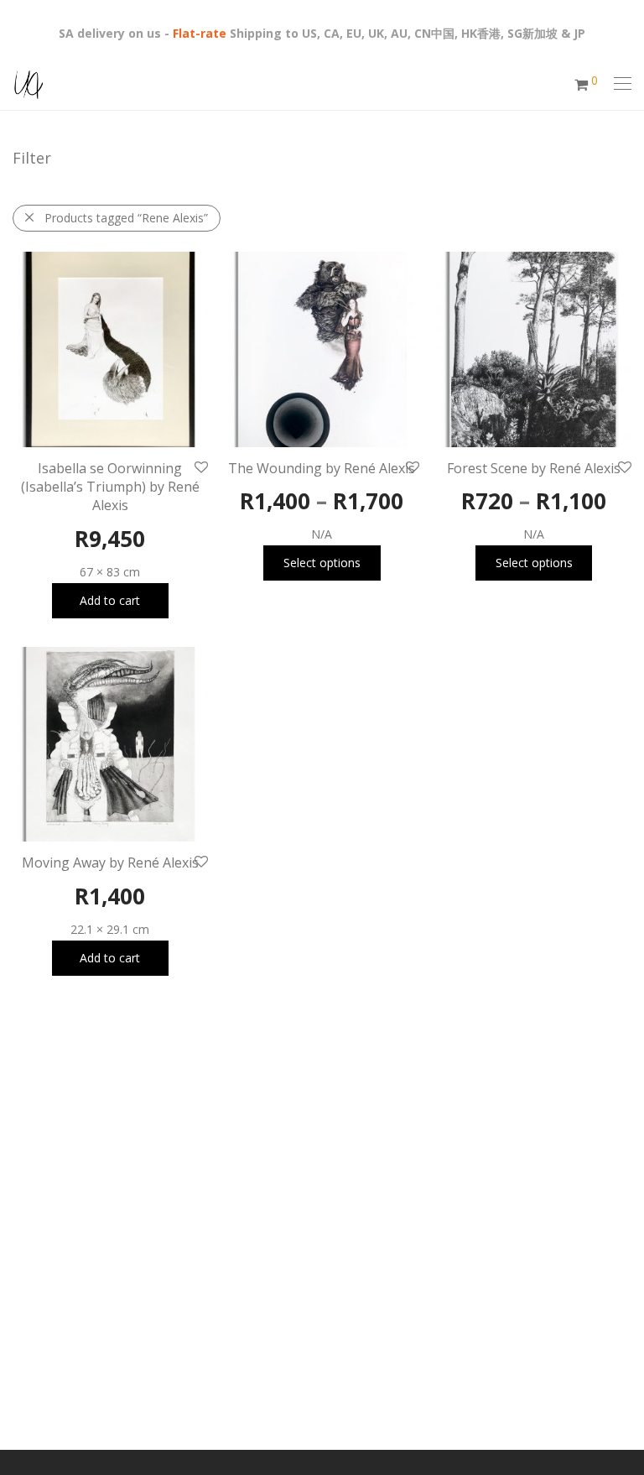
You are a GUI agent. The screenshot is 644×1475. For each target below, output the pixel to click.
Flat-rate (199, 33)
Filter (32, 158)
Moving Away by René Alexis (110, 862)
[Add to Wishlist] (200, 468)
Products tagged (126, 218)
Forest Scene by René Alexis (534, 468)
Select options (322, 563)
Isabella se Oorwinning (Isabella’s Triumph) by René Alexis (110, 487)
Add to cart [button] (110, 600)
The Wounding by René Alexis (321, 468)
